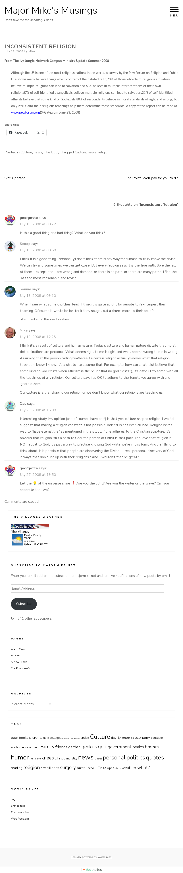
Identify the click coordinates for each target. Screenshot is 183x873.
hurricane (35, 758)
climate (44, 738)
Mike (32, 51)
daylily (116, 737)
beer (14, 737)
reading (17, 767)
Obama (98, 758)
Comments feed (20, 812)
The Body (51, 152)
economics (128, 738)
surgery (68, 767)
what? (143, 768)
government (120, 747)
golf (102, 746)
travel (91, 768)
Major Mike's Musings (50, 10)
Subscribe (23, 603)
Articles (15, 655)
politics (136, 757)
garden (74, 747)
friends (61, 747)
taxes (81, 767)
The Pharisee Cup (21, 668)
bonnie (25, 289)
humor (20, 757)
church (34, 737)
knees (48, 758)
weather (128, 767)
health (138, 747)
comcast (75, 738)
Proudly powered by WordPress (91, 857)
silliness (53, 767)
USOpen (108, 768)
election (16, 747)
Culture (26, 152)
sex (43, 768)
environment (31, 747)
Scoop (25, 243)
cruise (85, 738)
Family (47, 747)
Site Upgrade (14, 178)
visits (118, 768)
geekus (89, 746)
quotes (155, 757)
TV (100, 767)
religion (103, 152)
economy (142, 737)
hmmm (152, 747)
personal (114, 757)
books (23, 737)
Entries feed (18, 806)
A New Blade (19, 662)
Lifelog (60, 758)
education (157, 738)
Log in (14, 799)
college (55, 738)
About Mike (18, 649)
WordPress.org (20, 818)
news (38, 152)
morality (71, 759)
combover (65, 738)
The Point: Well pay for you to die (152, 178)
